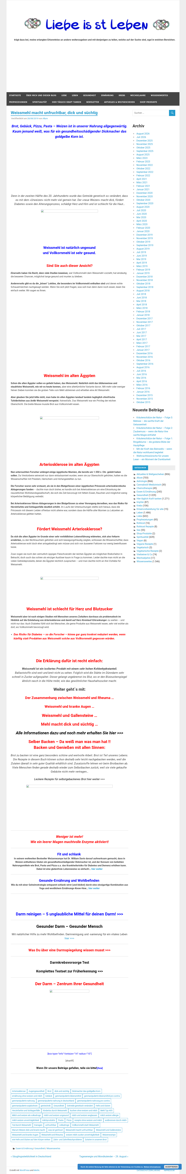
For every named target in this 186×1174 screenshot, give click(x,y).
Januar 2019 (143, 273)
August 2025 (143, 154)
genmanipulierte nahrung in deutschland (56, 1101)
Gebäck (48, 1096)
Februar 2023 (143, 161)
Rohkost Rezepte (145, 526)
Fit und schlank (69, 854)
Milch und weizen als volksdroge (26, 1115)
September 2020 (144, 203)
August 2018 (143, 290)
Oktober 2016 (143, 360)
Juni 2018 (141, 297)
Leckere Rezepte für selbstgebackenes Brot (60, 779)
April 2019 (141, 262)
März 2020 (141, 224)
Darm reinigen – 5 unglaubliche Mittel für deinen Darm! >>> (69, 914)
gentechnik (46, 1106)
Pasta (61, 1120)
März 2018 (141, 308)
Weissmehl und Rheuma (52, 1135)
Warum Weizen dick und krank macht (28, 1130)
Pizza (69, 1120)
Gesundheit (89, 95)
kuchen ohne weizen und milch (83, 1110)
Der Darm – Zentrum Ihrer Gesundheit (69, 983)
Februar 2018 (143, 311)
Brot (49, 1091)
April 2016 (141, 381)
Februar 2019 (143, 269)
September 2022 (144, 172)
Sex (138, 530)
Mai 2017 (141, 336)
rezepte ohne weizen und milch (88, 1120)
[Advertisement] (93, 70)
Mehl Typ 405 (106, 1110)
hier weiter (97, 869)
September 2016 (144, 364)
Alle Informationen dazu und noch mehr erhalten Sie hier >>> (69, 733)
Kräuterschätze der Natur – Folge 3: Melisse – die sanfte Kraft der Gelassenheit (153, 421)
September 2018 (144, 287)
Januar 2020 (143, 231)
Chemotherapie (144, 488)
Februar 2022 (143, 175)
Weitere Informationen (152, 1167)
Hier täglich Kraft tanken (66, 102)
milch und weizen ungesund (56, 1115)
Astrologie (142, 481)
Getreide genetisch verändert (80, 1106)
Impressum (169, 1170)
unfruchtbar (50, 1125)
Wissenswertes (159, 95)
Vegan (140, 540)
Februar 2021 (143, 186)
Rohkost (141, 523)
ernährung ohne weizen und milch (27, 1096)
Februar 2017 (143, 346)
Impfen (140, 502)
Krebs (122, 95)
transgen (38, 1125)
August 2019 (143, 248)
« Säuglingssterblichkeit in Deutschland (31, 1156)
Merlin (36, 1170)
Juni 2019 (141, 255)
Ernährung (107, 95)
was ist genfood (55, 1130)
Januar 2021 (143, 189)
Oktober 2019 (143, 241)
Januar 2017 (143, 350)
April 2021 (141, 179)
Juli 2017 (141, 329)
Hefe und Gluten (103, 1106)
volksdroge (64, 1125)
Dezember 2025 (144, 140)
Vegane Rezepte (145, 544)
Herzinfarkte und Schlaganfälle (26, 1110)
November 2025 (144, 144)
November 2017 (144, 322)
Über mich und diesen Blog (41, 95)
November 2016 (144, 357)
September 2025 (144, 151)
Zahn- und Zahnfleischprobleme (67, 1139)
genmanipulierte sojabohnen (25, 1106)
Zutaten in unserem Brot (96, 1139)
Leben (75, 95)
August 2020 (143, 207)
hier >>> (69, 938)
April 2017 (141, 339)
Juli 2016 (141, 370)
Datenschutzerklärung (148, 1170)
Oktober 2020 (143, 200)
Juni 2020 (141, 214)
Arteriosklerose (19, 1091)
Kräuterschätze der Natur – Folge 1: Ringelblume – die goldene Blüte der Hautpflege (153, 442)
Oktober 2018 (143, 283)
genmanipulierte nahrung (23, 1101)
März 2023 (141, 158)
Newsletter (92, 102)
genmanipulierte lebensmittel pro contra (102, 1096)
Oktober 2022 (143, 168)
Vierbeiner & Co (144, 554)
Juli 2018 (141, 294)
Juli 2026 (141, 137)
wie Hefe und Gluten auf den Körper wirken (31, 1139)
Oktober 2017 (143, 325)
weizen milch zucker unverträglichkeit (82, 1135)
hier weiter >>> (96, 779)
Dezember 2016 (144, 353)
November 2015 (144, 398)
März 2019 (141, 266)
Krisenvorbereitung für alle (150, 509)
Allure (45, 118)
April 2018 (141, 304)
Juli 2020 (141, 210)
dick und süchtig (61, 1091)
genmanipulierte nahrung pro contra (93, 1101)
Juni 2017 (141, 332)
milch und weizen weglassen (84, 1115)
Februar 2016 (143, 388)
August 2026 (143, 133)
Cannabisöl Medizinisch (149, 484)
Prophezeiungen (18, 102)
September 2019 (144, 245)
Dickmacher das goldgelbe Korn (86, 1091)
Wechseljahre (138, 95)
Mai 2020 (141, 217)
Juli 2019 (141, 252)
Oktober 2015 (143, 402)
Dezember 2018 (144, 276)
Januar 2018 (143, 315)
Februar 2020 (143, 227)
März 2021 (141, 182)
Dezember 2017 (144, 318)
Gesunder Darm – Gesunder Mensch (69, 926)
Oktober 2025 (143, 147)
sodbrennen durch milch (116, 1120)
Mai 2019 (141, 259)
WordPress (24, 1170)
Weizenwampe (109, 1135)
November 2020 (144, 196)
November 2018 (144, 280)
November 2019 (144, 238)
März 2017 (141, 343)
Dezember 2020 (144, 193)
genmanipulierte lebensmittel (68, 1096)
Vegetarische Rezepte (148, 551)
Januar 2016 (143, 391)
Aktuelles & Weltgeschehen (119, 102)
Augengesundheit (36, 1091)
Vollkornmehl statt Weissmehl (85, 1125)
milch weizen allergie (109, 1115)
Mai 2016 (141, 377)
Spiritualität (39, 102)
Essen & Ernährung (24, 1148)
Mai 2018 (141, 301)
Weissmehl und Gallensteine (108, 1130)
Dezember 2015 (144, 395)
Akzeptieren (171, 1166)
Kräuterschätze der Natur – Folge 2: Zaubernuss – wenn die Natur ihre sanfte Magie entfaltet (153, 431)
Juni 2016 (141, 374)
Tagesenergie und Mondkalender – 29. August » (103, 1156)
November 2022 (144, 165)
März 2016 (141, 384)
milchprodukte (48, 1120)
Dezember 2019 (144, 234)
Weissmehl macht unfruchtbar (79, 1130)
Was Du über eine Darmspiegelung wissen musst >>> (69, 950)
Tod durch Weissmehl (21, 1125)
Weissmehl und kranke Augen (25, 1135)
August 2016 (143, 367)
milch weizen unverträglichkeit (25, 1120)
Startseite (15, 95)
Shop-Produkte (148, 102)
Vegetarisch (143, 547)
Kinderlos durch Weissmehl (55, 1110)
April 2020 (141, 220)
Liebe (64, 95)
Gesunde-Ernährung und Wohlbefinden (69, 881)
